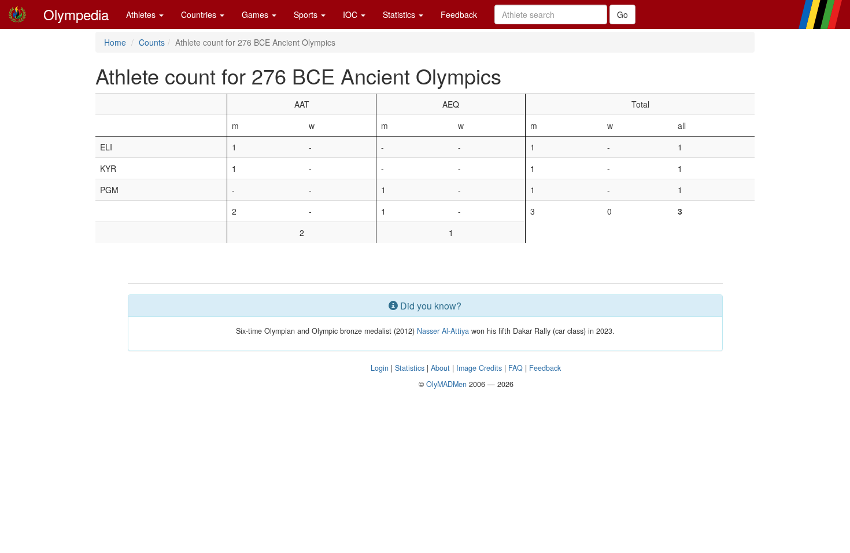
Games (256, 14)
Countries (200, 14)
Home (115, 42)
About (440, 368)
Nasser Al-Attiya (443, 331)
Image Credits (479, 368)
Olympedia (76, 14)
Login (380, 368)
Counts (152, 42)
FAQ (515, 368)
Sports (307, 14)
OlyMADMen (446, 384)
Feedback (459, 14)
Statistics (400, 14)
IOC (351, 14)
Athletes (142, 14)
